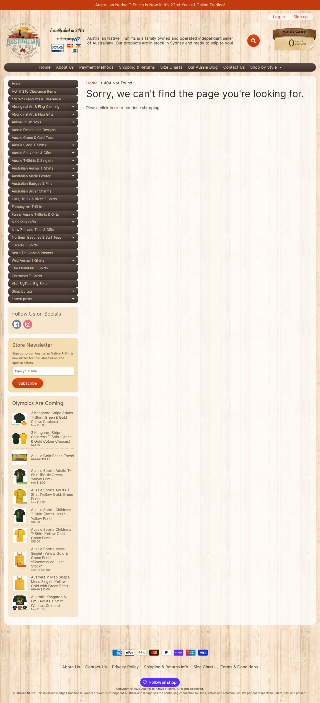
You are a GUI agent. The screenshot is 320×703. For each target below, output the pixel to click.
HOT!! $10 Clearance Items (34, 91)
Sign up (301, 17)
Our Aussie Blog (203, 67)
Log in (279, 17)
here (114, 107)
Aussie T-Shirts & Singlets (45, 161)
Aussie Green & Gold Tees (33, 137)
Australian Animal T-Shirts (45, 169)
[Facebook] (16, 324)
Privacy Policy (125, 666)
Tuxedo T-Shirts (25, 245)
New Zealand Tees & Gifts (33, 229)
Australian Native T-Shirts (158, 689)
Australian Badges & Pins (32, 183)
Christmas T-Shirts (27, 276)
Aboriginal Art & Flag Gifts (45, 115)
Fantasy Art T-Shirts (28, 206)
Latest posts (45, 300)
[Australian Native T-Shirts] (45, 40)
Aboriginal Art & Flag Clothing (45, 107)
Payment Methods (96, 67)
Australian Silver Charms (31, 191)
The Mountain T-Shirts (30, 268)
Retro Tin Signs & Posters (32, 253)
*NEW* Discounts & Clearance (36, 99)
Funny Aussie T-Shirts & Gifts (45, 215)
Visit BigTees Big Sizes (30, 283)
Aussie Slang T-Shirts (45, 146)
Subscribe (27, 383)
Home (44, 67)
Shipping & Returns (137, 67)
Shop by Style (266, 68)
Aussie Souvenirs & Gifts (45, 154)
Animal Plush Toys (45, 123)
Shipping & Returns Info (166, 666)
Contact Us (234, 67)
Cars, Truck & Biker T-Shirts (34, 199)
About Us (65, 67)
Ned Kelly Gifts (45, 223)
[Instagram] (27, 324)
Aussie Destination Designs (34, 130)
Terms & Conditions (239, 666)
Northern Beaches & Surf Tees (45, 238)
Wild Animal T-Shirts (45, 261)
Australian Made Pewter (45, 177)
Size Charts (171, 67)
